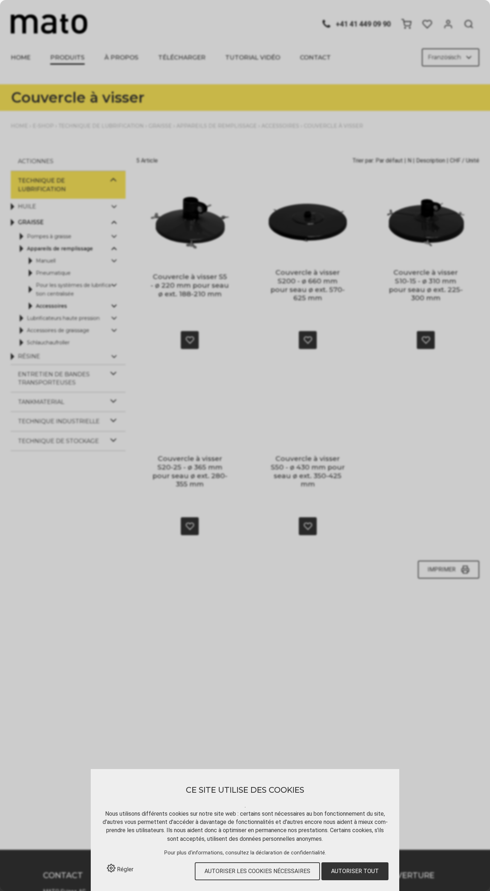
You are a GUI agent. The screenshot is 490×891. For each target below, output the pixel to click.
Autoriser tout (355, 871)
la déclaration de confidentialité (287, 853)
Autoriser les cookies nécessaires (257, 871)
